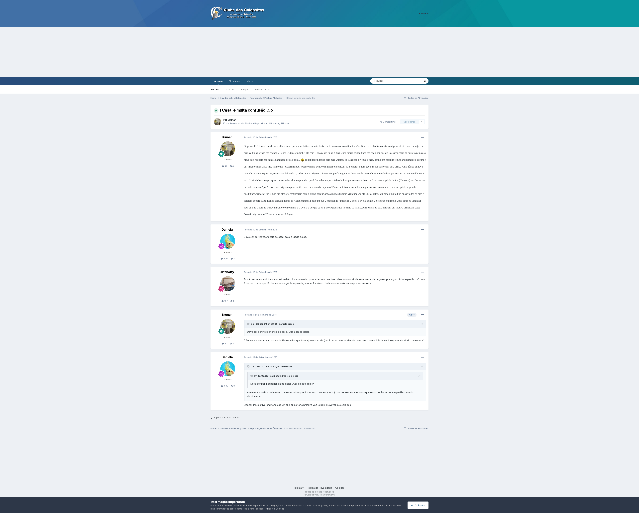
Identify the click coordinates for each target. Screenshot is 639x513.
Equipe (244, 89)
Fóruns (215, 89)
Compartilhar (389, 121)
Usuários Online (262, 89)
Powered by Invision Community (319, 495)
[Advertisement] (319, 51)
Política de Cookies (274, 508)
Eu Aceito (419, 505)
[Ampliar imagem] (302, 159)
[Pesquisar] (424, 81)
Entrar (423, 13)
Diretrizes (230, 89)
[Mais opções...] (422, 137)
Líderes (249, 81)
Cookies (339, 487)
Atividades (234, 81)
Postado (260, 137)
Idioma (298, 487)
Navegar (218, 81)
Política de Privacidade (319, 487)
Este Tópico (411, 81)
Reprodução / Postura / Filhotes (271, 123)
